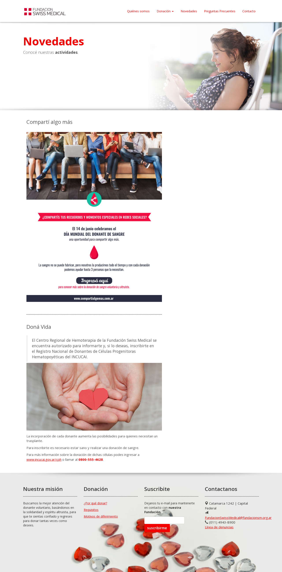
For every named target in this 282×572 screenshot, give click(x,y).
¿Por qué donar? (95, 503)
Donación (164, 11)
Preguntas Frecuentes (219, 11)
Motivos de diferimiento (101, 516)
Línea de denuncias (219, 527)
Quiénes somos (138, 11)
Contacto (249, 11)
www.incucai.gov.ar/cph (43, 459)
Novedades (189, 11)
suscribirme (157, 528)
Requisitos (91, 510)
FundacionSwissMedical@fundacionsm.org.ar (238, 517)
